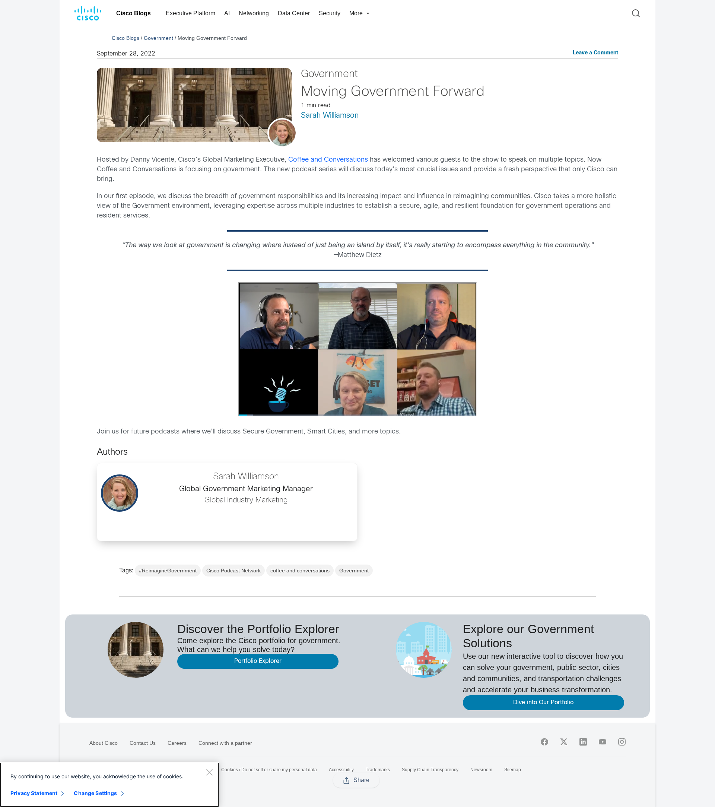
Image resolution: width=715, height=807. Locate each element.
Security (329, 13)
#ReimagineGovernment (168, 571)
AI (227, 13)
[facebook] (544, 742)
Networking (254, 13)
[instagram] (622, 742)
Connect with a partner (225, 743)
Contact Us (143, 743)
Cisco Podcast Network (233, 571)
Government (158, 38)
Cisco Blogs (133, 13)
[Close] (209, 772)
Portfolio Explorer (258, 661)
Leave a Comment (595, 53)
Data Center (294, 13)
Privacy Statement (33, 793)
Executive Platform (190, 13)
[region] (109, 784)
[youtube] (602, 742)
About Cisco (103, 743)
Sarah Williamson (330, 115)
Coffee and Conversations (328, 160)
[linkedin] (583, 742)
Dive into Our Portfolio (543, 702)
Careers (177, 743)
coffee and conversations (300, 571)
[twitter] (564, 742)
